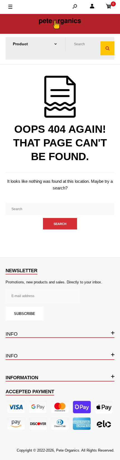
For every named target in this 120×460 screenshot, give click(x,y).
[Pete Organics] (60, 24)
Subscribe (24, 314)
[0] (109, 7)
